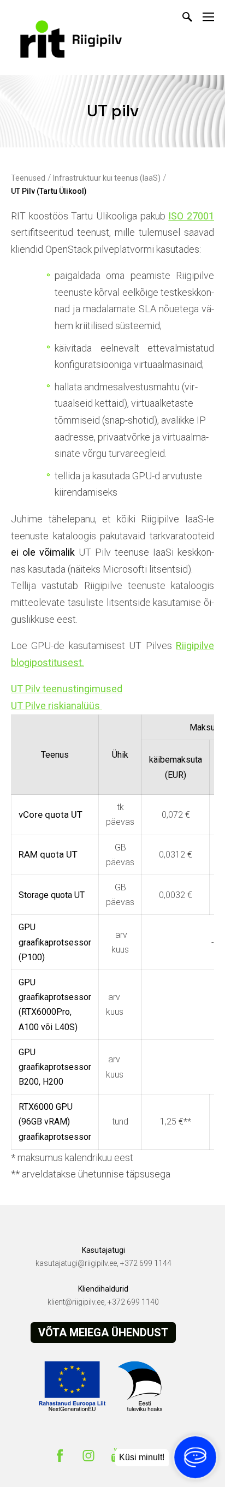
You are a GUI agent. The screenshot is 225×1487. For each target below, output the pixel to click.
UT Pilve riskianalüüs (56, 705)
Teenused (28, 178)
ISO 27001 (191, 216)
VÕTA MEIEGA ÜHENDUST (103, 1332)
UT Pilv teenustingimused (66, 688)
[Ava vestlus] (195, 1457)
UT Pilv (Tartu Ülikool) (49, 191)
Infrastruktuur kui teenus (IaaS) (107, 178)
